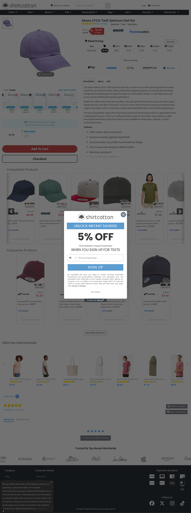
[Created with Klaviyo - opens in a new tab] (95, 300)
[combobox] (72, 257)
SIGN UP (95, 267)
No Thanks (95, 292)
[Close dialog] (123, 214)
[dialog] (3, 511)
